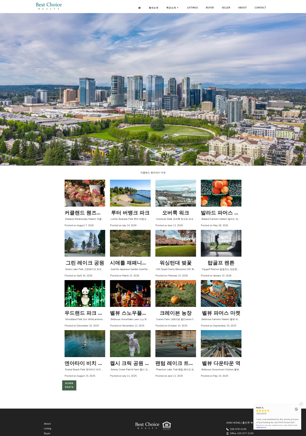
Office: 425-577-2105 (241, 433)
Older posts (69, 385)
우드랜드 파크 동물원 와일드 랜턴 (103, 313)
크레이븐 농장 (176, 313)
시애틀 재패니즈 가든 (134, 262)
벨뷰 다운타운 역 (221, 363)
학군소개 (171, 8)
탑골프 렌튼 (221, 262)
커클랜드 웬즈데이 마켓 (91, 212)
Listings (192, 8)
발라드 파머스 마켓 (222, 212)
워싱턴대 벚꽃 (176, 262)
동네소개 (153, 8)
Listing (47, 428)
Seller (226, 8)
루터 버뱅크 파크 (130, 212)
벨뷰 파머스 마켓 (221, 313)
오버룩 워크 (175, 212)
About (242, 8)
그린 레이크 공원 (85, 262)
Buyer (210, 8)
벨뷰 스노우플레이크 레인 (139, 313)
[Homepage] (139, 8)
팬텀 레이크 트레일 (177, 363)
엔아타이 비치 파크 (86, 363)
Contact (260, 8)
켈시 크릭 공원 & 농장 (135, 363)
